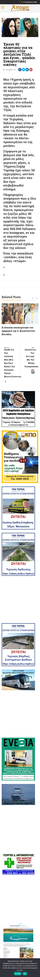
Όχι (25, 974)
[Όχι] (37, 967)
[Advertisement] (20, 599)
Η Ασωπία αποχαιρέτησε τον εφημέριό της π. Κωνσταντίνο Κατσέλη (18, 331)
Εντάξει (17, 974)
